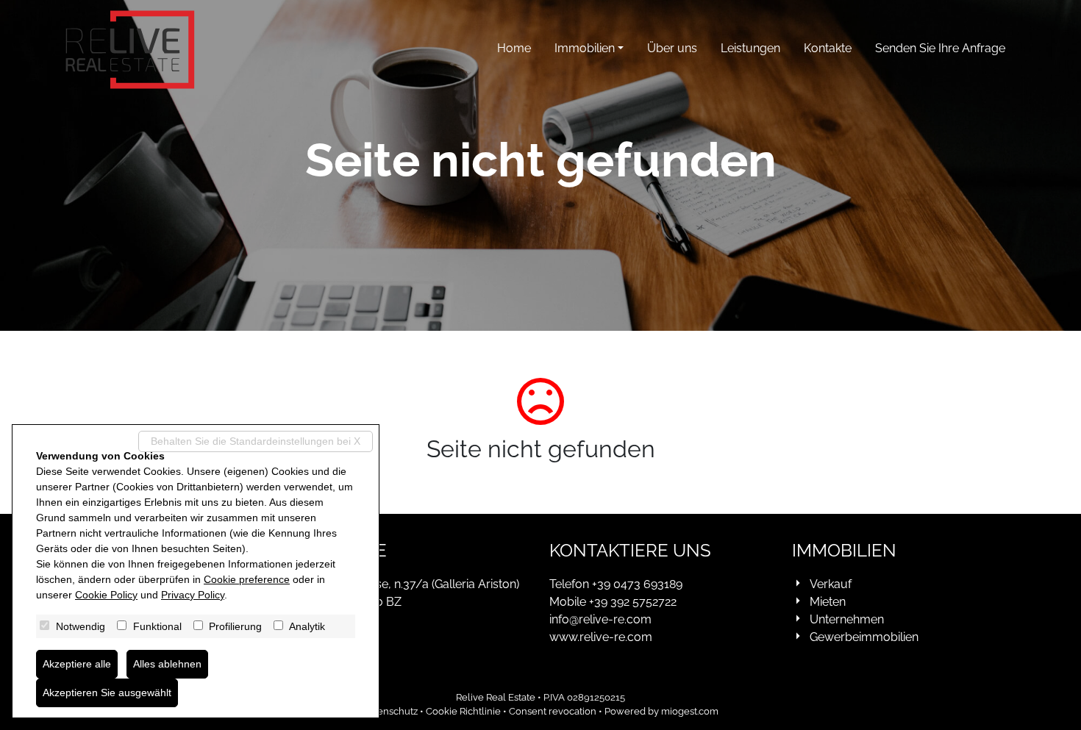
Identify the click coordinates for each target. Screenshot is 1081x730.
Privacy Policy (192, 595)
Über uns (672, 48)
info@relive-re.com (600, 619)
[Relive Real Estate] (130, 49)
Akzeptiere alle (77, 664)
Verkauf (831, 584)
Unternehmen (847, 619)
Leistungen (750, 48)
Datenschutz (390, 711)
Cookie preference (247, 579)
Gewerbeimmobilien (864, 637)
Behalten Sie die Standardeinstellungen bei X (255, 441)
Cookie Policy (106, 595)
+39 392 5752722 (633, 602)
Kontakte (828, 48)
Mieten (828, 602)
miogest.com (689, 711)
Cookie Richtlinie (463, 711)
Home (514, 48)
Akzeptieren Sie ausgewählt (107, 692)
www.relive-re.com (600, 637)
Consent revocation (552, 711)
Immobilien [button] (584, 48)
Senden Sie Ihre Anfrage (940, 48)
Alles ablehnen (167, 664)
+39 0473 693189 (637, 584)
